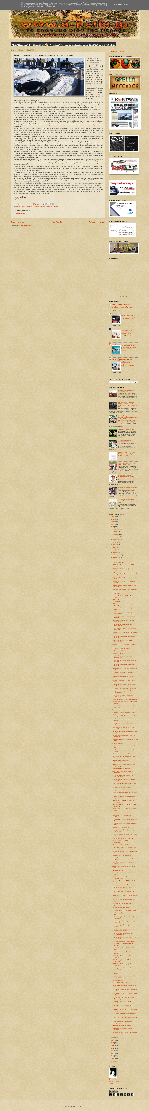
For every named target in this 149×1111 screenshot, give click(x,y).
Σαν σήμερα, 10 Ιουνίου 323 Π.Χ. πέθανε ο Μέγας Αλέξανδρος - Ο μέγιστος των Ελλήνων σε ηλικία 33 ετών (127, 404)
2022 (112, 527)
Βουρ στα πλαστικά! (117, 559)
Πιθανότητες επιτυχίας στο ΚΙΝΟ (126, 429)
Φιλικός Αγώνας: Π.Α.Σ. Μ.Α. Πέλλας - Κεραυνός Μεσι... (122, 641)
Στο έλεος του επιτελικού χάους (120, 907)
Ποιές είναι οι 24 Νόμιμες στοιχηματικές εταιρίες (124, 441)
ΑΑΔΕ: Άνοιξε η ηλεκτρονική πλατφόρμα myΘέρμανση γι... (123, 801)
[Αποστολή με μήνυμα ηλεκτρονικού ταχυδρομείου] (44, 204)
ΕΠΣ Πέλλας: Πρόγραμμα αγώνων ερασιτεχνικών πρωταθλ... (121, 929)
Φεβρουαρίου (116, 555)
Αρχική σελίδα (21, 206)
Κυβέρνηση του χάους (118, 870)
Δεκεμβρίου (116, 529)
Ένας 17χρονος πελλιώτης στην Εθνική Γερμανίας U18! (126, 463)
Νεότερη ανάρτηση (18, 222)
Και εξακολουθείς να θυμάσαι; (120, 790)
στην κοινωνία (54, 206)
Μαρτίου (115, 552)
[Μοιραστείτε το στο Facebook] (50, 204)
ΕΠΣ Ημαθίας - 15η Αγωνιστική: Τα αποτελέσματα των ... (121, 1006)
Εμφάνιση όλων (135, 374)
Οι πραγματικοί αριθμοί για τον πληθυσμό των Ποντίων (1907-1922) (126, 501)
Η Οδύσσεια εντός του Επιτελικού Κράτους (123, 712)
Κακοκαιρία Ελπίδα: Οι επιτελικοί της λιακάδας (124, 910)
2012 (112, 1061)
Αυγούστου (116, 539)
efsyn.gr (20, 199)
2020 (112, 1040)
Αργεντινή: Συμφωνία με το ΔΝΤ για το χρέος (124, 688)
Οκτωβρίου (116, 534)
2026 (112, 516)
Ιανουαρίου (116, 557)
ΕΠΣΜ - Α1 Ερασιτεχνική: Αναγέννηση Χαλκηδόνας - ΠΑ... (122, 776)
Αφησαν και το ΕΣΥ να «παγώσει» (121, 768)
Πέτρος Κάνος (116, 1079)
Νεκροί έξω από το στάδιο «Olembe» (122, 885)
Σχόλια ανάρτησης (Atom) (25, 225)
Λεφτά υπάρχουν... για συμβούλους (121, 855)
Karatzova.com (116, 314)
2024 (112, 521)
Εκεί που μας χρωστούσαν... (120, 653)
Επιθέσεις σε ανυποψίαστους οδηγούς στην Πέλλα (126, 390)
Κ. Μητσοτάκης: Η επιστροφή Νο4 (121, 812)
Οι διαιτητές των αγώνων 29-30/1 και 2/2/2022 (124, 699)
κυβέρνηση (42, 206)
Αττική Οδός (29, 206)
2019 (112, 1043)
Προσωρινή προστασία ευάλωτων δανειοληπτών (121, 761)
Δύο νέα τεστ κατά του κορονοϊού (121, 754)
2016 (112, 1050)
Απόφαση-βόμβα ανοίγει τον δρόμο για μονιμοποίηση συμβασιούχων (127, 488)
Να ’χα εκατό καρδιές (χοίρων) (120, 651)
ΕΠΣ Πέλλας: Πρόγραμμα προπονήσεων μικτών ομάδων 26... (123, 933)
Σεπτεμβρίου (116, 536)
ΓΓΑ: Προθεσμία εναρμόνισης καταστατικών (123, 941)
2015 (112, 1053)
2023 (112, 524)
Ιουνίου (115, 544)
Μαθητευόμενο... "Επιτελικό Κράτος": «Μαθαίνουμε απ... (122, 816)
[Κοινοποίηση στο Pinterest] (52, 204)
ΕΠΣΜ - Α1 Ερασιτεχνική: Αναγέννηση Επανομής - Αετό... (122, 877)
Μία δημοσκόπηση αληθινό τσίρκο (121, 787)
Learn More (117, 5)
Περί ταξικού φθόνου (117, 980)
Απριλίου (115, 549)
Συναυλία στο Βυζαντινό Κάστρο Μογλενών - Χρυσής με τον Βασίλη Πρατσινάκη (128, 317)
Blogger (82, 1107)
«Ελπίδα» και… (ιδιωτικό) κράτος (121, 648)
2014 (112, 1056)
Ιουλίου (115, 542)
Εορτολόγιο (123, 296)
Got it (126, 5)
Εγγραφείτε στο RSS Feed (117, 51)
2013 (112, 1058)
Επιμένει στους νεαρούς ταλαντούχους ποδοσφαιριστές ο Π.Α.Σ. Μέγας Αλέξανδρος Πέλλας (127, 477)
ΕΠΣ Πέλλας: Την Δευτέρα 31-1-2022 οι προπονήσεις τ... (122, 695)
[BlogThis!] (46, 204)
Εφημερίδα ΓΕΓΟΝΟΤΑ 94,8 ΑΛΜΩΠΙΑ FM (124, 344)
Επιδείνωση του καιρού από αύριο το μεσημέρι (124, 589)
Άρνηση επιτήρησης (117, 709)
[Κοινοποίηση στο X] (48, 204)
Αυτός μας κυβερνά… (118, 743)
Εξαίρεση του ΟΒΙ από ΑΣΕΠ (120, 844)
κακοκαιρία (36, 206)
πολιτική (48, 206)
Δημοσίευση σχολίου (21, 213)
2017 (112, 1048)
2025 (112, 519)
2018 (112, 1045)
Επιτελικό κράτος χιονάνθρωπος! (121, 827)
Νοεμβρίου (116, 531)
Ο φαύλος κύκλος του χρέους (120, 982)
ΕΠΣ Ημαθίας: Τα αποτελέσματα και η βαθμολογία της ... (122, 624)
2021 (112, 1037)
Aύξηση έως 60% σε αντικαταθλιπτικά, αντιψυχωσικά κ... (122, 1022)
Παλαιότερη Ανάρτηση (97, 222)
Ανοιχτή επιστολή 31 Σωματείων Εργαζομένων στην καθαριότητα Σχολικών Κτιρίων (126, 454)
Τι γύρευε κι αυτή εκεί (118, 562)
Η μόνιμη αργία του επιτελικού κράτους (122, 838)
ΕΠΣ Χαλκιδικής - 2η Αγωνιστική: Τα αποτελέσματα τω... (121, 1002)
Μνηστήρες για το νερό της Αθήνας (121, 1025)
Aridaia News (115, 329)
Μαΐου (114, 547)
